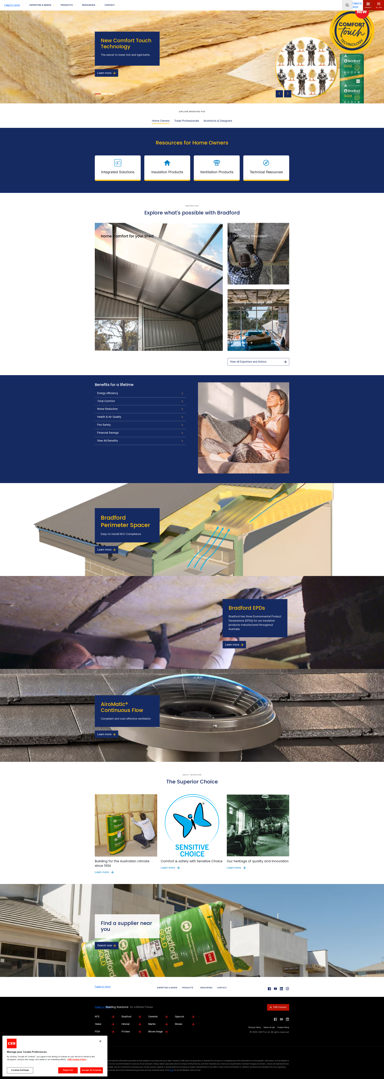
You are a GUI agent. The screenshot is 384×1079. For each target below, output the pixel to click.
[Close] (100, 1041)
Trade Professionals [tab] (186, 121)
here (171, 1070)
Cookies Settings (20, 1070)
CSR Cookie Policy (76, 1060)
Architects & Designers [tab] (218, 121)
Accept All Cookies (91, 1070)
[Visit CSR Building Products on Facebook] (275, 1019)
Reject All (68, 1070)
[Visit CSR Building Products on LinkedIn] (287, 1019)
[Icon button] (347, 5)
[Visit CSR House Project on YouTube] (281, 1019)
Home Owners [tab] (161, 121)
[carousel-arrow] (279, 93)
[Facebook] (269, 988)
